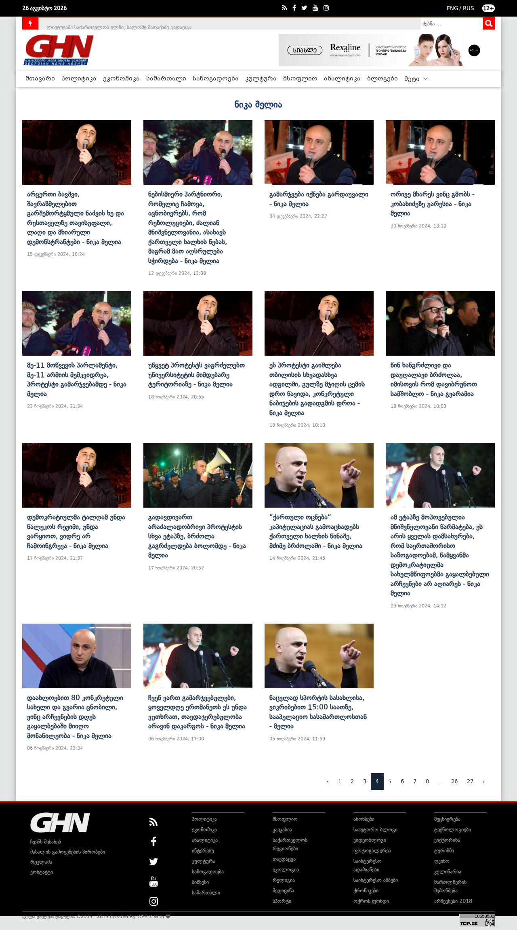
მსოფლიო (300, 78)
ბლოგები (382, 78)
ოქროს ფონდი (371, 901)
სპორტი (282, 901)
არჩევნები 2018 (453, 901)
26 (454, 781)
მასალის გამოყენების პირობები (67, 852)
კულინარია (447, 872)
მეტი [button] (412, 79)
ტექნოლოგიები (452, 830)
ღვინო (442, 861)
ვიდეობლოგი (369, 840)
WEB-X (144, 916)
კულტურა (261, 78)
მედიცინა (283, 891)
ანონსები (363, 819)
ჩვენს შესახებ (45, 842)
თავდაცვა (284, 859)
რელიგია (284, 880)
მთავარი (40, 78)
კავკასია (282, 830)
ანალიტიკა (342, 78)
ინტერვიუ (203, 851)
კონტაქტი (41, 872)
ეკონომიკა (121, 78)
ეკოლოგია (286, 870)
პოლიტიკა (79, 78)
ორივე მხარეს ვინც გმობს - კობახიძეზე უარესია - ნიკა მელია (433, 203)
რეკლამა (41, 862)
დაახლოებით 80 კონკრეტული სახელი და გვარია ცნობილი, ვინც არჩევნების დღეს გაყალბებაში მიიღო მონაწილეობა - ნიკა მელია (75, 717)
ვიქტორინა (447, 840)
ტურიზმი (444, 851)
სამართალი (166, 78)
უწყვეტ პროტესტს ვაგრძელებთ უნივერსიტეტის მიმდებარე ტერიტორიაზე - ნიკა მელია (196, 374)
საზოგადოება (216, 78)
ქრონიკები (365, 891)
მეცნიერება (447, 819)
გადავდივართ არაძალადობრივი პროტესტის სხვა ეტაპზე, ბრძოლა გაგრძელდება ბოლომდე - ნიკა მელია (197, 536)
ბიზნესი (200, 882)
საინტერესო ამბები (375, 880)
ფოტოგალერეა (372, 851)
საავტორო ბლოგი (375, 830)
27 (470, 781)
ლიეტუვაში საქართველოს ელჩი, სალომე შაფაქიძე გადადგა (118, 23)
